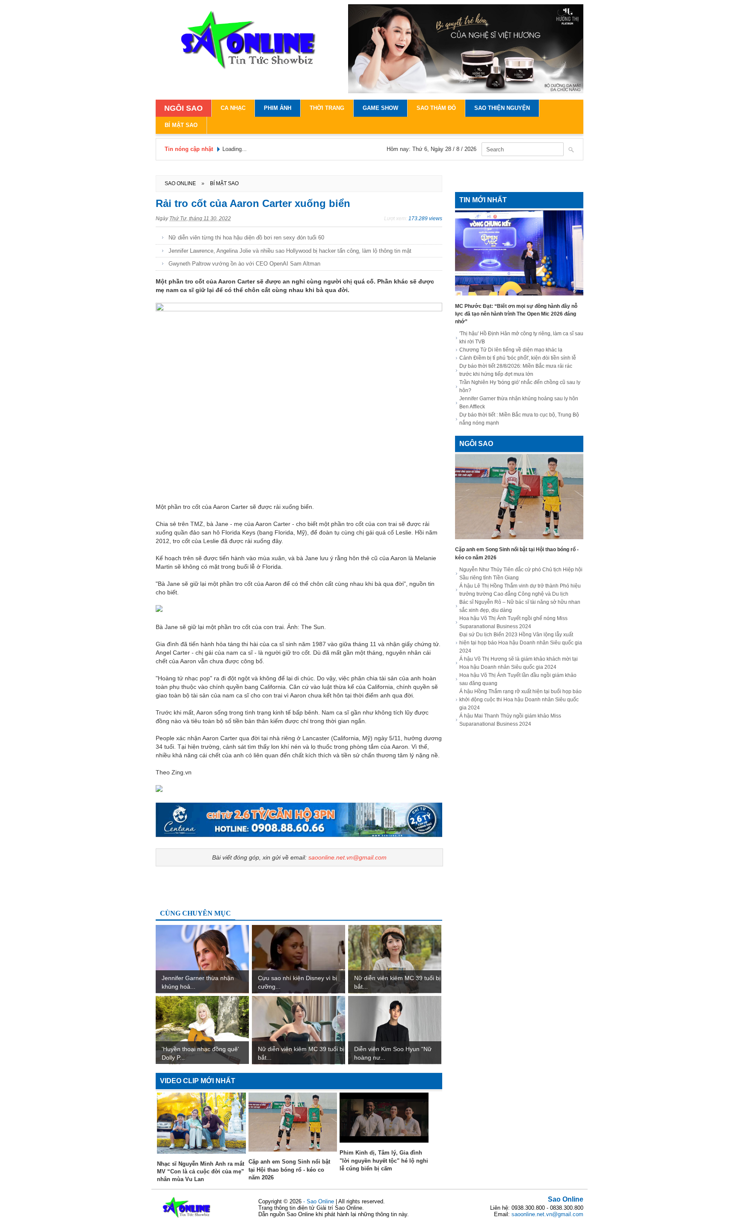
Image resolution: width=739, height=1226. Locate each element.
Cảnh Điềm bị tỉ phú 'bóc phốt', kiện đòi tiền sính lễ (517, 358)
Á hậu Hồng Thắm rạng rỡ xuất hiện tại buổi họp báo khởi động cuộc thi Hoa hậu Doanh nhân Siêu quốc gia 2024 (520, 699)
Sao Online (565, 1199)
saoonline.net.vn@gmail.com (347, 857)
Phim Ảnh (277, 108)
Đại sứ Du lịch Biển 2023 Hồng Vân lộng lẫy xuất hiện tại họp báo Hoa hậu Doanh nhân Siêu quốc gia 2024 (520, 643)
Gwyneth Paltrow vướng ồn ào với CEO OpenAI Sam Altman (244, 263)
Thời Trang (327, 108)
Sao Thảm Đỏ (436, 108)
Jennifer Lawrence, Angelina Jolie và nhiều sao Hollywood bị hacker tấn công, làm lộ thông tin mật (289, 251)
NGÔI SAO (183, 108)
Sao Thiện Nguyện (502, 108)
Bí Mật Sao (181, 125)
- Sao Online (319, 1201)
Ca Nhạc (233, 108)
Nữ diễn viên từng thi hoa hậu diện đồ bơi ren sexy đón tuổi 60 (246, 237)
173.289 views (425, 219)
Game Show (380, 108)
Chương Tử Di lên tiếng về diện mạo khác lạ (510, 350)
